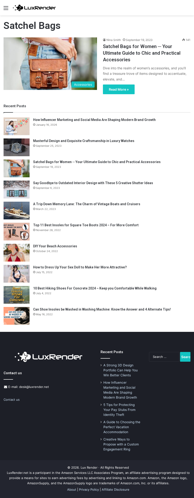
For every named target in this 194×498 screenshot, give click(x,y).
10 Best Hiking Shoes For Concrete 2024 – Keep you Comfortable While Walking (95, 288)
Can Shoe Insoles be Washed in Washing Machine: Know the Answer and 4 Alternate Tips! (102, 309)
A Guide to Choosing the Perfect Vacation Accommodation (121, 427)
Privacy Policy (89, 489)
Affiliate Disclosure (115, 489)
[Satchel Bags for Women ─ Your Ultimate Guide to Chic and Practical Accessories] (17, 168)
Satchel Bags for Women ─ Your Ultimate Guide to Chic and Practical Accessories (142, 53)
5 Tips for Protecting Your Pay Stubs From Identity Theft (119, 410)
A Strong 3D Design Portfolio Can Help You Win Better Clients (120, 370)
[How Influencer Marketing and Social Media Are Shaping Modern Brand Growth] (17, 126)
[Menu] (6, 9)
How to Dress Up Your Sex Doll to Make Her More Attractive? (80, 267)
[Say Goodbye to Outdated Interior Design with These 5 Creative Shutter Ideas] (17, 189)
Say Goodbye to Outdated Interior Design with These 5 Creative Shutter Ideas (93, 183)
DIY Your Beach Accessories (55, 246)
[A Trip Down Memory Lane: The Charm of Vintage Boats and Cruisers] (17, 210)
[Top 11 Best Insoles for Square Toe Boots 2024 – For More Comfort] (17, 231)
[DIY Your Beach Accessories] (17, 253)
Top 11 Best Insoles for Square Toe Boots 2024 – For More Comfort (86, 225)
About (71, 489)
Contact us (12, 399)
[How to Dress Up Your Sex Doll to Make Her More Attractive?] (17, 274)
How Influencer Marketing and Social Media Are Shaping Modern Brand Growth (94, 120)
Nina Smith (113, 40)
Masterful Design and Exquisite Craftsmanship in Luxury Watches (83, 141)
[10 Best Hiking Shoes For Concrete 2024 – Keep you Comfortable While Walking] (17, 295)
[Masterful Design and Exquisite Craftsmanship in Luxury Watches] (17, 147)
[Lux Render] (34, 7)
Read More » (119, 89)
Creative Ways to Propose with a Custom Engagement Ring (121, 444)
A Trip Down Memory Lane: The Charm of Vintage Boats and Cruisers (86, 204)
